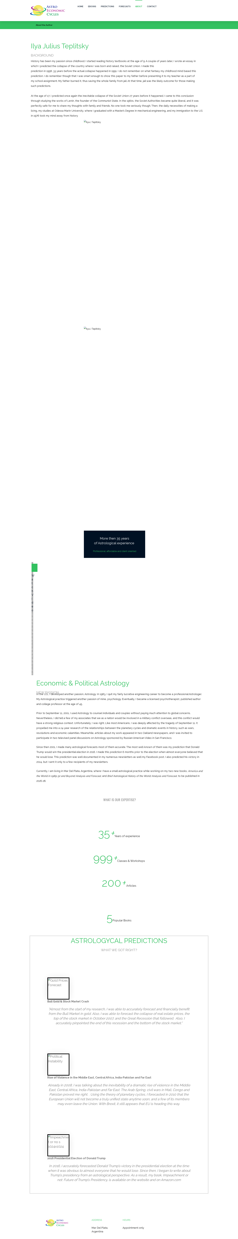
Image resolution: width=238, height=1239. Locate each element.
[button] (200, 6)
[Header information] (205, 5)
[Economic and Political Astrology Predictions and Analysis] (47, 10)
